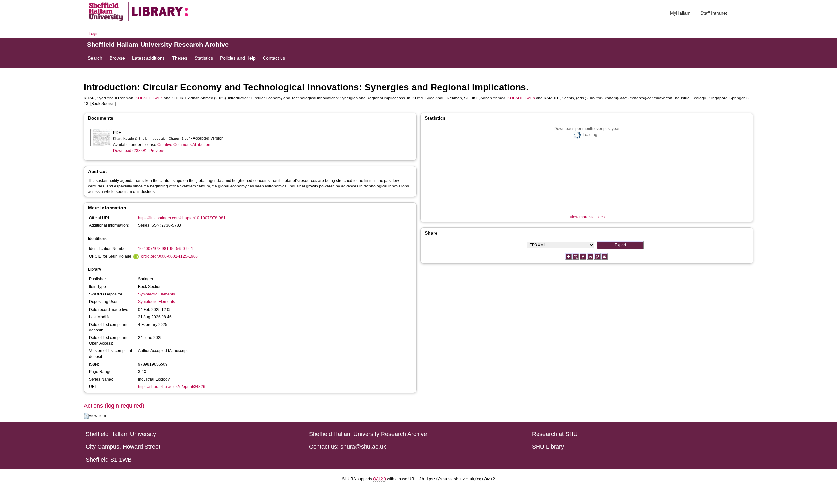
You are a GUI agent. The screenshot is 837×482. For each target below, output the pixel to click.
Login (94, 33)
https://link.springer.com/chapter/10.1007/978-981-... (184, 218)
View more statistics (587, 217)
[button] (86, 416)
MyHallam (680, 13)
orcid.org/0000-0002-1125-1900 (169, 256)
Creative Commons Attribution (183, 144)
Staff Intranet (713, 13)
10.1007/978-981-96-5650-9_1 (165, 248)
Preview (156, 150)
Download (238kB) (129, 150)
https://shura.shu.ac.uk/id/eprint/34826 (171, 386)
